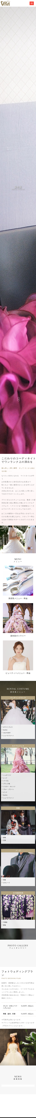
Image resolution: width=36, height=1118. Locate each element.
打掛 (4, 840)
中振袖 (5, 922)
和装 (4, 880)
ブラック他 (6, 783)
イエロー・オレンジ (9, 786)
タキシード (6, 883)
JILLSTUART (7, 733)
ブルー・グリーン (8, 789)
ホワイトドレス (8, 727)
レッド (5, 778)
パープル (6, 781)
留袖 (4, 925)
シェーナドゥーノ (8, 735)
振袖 (4, 837)
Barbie (5, 730)
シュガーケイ (7, 775)
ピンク (5, 792)
